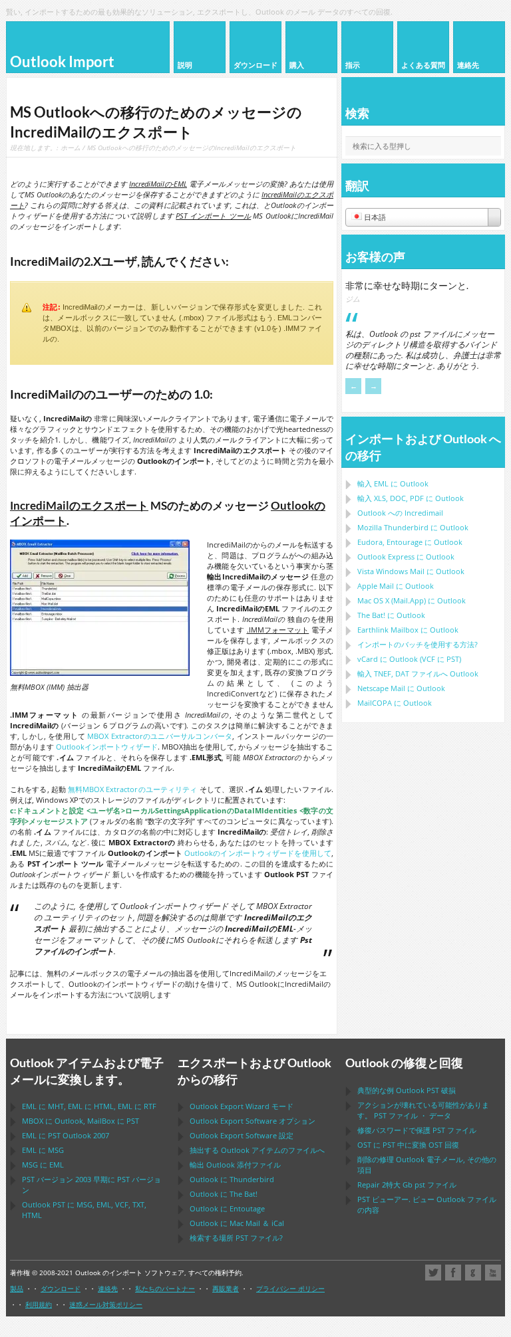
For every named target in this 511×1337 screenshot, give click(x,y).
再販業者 (225, 1288)
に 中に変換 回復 (408, 1145)
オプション (252, 1121)
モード (241, 1106)
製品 (16, 1288)
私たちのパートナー (165, 1288)
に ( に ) (409, 659)
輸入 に (392, 483)
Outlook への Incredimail (400, 513)
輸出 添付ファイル (235, 1165)
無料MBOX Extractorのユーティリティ (132, 789)
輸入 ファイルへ (417, 673)
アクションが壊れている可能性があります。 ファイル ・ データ (423, 1110)
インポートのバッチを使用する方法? (417, 644)
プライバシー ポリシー (290, 1288)
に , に (80, 1121)
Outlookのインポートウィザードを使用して (257, 853)
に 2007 (65, 1135)
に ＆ (237, 1223)
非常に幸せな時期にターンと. (406, 285)
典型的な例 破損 (406, 1090)
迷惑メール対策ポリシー (105, 1304)
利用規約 (38, 1304)
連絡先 (108, 1288)
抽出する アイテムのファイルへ (257, 1150)
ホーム (71, 147)
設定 (241, 1135)
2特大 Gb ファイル (406, 1184)
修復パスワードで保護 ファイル (416, 1130)
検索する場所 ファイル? (236, 1238)
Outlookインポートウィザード (107, 747)
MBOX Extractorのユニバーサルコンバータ (159, 736)
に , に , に (89, 1106)
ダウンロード (61, 1288)
